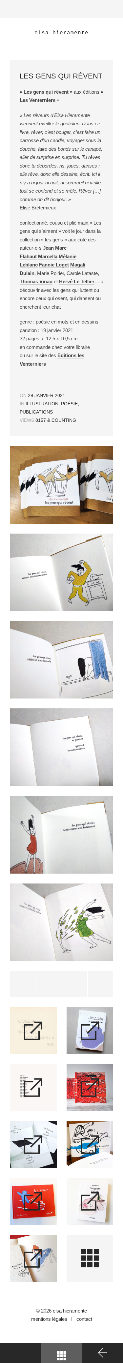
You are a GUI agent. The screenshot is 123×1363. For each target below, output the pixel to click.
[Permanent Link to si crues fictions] (90, 1030)
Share (49, 984)
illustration (42, 403)
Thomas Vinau (36, 281)
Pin (75, 984)
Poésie (69, 403)
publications (36, 412)
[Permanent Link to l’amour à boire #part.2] (33, 1144)
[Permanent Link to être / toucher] (33, 1087)
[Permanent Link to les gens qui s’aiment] (90, 1144)
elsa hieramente (70, 1311)
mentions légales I (52, 1319)
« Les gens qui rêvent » (46, 92)
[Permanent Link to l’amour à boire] (33, 1258)
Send (100, 984)
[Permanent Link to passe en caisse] (90, 1201)
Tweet (23, 984)
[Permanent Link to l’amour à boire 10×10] (90, 1087)
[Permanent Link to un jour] (33, 1201)
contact (83, 1319)
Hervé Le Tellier (76, 281)
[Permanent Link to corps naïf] (33, 1030)
